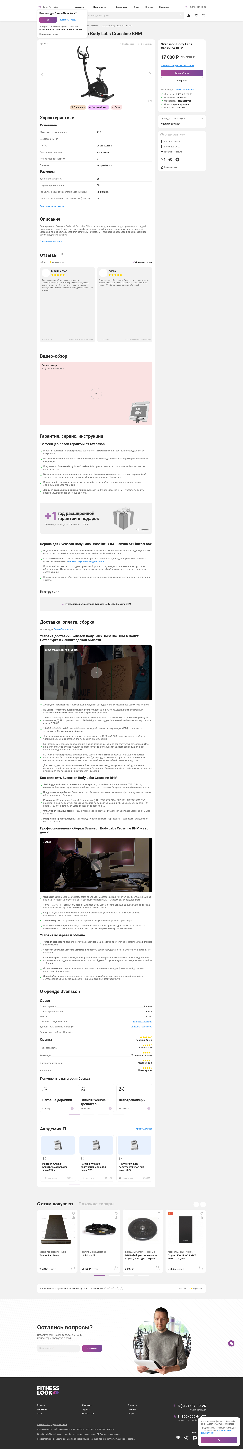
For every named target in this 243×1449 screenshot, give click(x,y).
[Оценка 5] (121, 1288)
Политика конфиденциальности (52, 1424)
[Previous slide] (42, 74)
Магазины (42, 1409)
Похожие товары (96, 1203)
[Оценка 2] (110, 1288)
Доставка (132, 1405)
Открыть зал (121, 7)
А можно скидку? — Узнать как (177, 65)
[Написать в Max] (177, 159)
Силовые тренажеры (141, 1026)
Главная (41, 1405)
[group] (99, 1275)
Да (48, 20)
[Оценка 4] (117, 1288)
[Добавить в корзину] (72, 1268)
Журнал (149, 7)
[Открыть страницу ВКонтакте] (178, 1437)
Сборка (131, 1413)
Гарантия (132, 1409)
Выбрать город (67, 19)
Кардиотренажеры (142, 1021)
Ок (219, 1440)
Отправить (92, 1348)
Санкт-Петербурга (184, 89)
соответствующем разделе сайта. (86, 561)
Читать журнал (144, 1128)
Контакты (164, 7)
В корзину (182, 80)
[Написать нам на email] (162, 159)
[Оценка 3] (113, 1288)
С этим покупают (55, 1203)
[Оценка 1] (106, 1288)
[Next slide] (150, 74)
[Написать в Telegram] (170, 159)
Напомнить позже (49, 34)
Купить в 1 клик (182, 73)
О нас (136, 7)
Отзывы (51, 255)
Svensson (95, 26)
